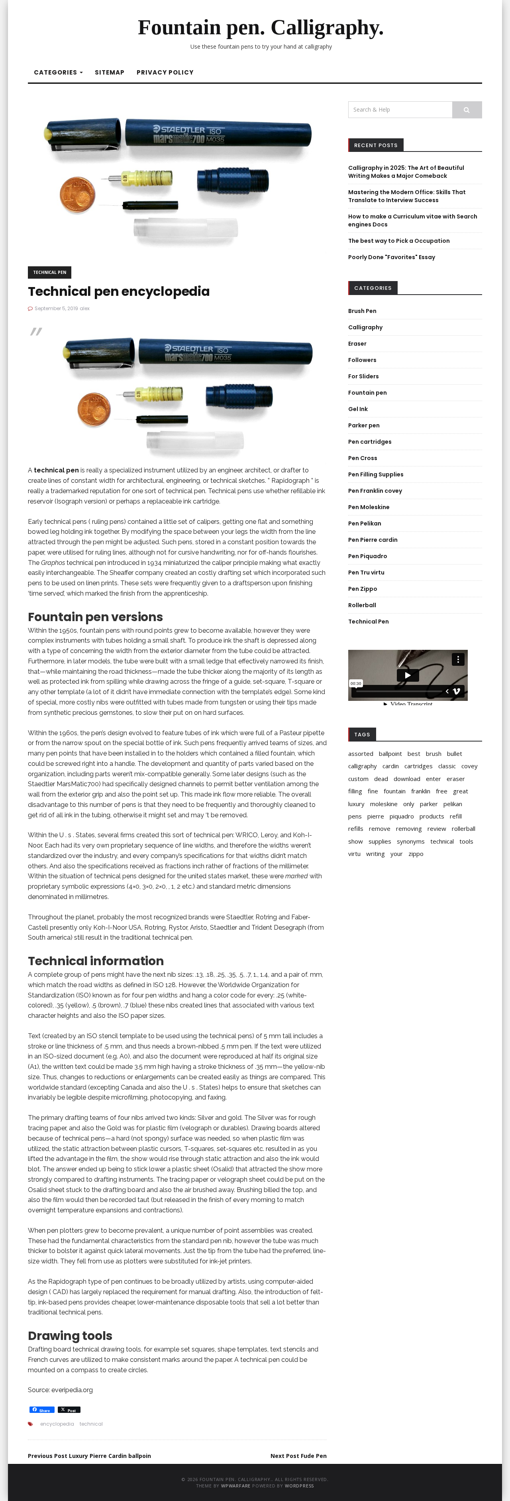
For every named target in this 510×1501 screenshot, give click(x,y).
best (414, 753)
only (408, 804)
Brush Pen (362, 311)
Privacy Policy (165, 72)
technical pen (260, 1359)
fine (373, 791)
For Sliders (363, 376)
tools (466, 841)
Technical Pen (49, 272)
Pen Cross (362, 458)
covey (469, 766)
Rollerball (362, 605)
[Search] (467, 109)
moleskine (384, 804)
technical (91, 1423)
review (437, 828)
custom (358, 779)
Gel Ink (358, 409)
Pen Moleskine (369, 507)
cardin (390, 766)
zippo (416, 854)
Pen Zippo (362, 589)
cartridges (418, 766)
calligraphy (362, 766)
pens (355, 816)
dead (381, 779)
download (407, 779)
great (460, 791)
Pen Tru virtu (366, 572)
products (432, 816)
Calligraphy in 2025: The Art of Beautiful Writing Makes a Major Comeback (406, 172)
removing (409, 828)
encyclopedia (57, 1423)
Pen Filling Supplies (376, 474)
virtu (354, 854)
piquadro (402, 816)
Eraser (357, 344)
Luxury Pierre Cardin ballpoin (89, 1456)
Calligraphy (365, 327)
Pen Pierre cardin (373, 540)
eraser (456, 779)
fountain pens (100, 630)
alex (85, 308)
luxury (356, 804)
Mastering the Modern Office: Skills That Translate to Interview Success (407, 196)
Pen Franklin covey (375, 491)
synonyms (411, 841)
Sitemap (110, 72)
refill (456, 816)
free (441, 791)
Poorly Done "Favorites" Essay (391, 257)
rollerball (463, 828)
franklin (420, 791)
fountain (395, 791)
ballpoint (390, 753)
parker (429, 804)
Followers (362, 360)
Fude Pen (299, 1456)
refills (355, 828)
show (355, 841)
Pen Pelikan (364, 523)
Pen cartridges (370, 442)
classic (447, 766)
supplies (380, 841)
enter (433, 779)
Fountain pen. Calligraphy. (261, 27)
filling (355, 791)
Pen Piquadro (367, 556)
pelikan (452, 804)
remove (379, 828)
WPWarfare (236, 1486)
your (396, 854)
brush (433, 753)
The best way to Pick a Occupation (399, 241)
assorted (360, 753)
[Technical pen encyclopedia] (177, 177)
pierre (375, 816)
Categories (56, 72)
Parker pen (364, 425)
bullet (454, 753)
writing (375, 854)
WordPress (299, 1486)
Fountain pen (367, 393)
